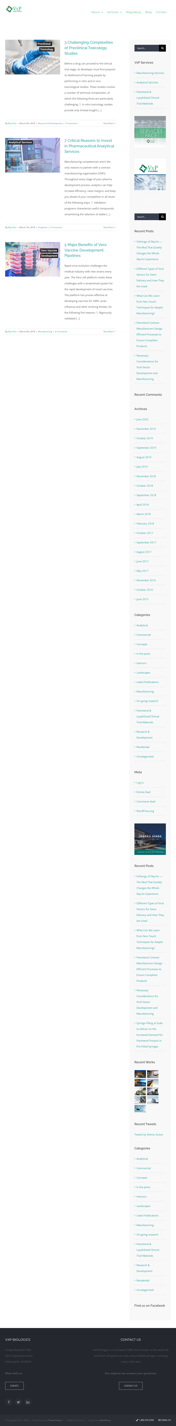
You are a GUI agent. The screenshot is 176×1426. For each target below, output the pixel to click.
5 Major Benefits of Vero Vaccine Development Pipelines (85, 250)
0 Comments (71, 123)
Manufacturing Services (150, 73)
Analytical (42, 227)
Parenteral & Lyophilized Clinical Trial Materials (147, 97)
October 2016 (144, 589)
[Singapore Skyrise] (153, 1074)
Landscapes (143, 672)
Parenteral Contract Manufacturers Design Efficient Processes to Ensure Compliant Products (149, 334)
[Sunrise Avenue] (140, 1074)
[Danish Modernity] (153, 1082)
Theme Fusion (55, 1420)
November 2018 (146, 476)
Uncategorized (144, 756)
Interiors (141, 663)
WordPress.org (145, 811)
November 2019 (146, 428)
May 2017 (142, 570)
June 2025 (142, 419)
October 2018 (144, 485)
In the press (143, 653)
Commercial (143, 634)
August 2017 (143, 552)
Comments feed (145, 801)
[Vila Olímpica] (140, 1109)
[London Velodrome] (140, 1100)
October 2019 (144, 438)
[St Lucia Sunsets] (140, 1082)
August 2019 (143, 457)
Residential (142, 747)
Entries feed (143, 792)
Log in (140, 782)
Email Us (166, 1420)
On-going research (147, 701)
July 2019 (142, 466)
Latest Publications (147, 682)
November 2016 (146, 580)
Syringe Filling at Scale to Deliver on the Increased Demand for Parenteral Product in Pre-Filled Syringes (149, 1034)
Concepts (141, 644)
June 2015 (142, 599)
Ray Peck (12, 123)
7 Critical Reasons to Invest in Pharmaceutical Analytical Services (89, 146)
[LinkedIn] (28, 1402)
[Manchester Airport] (153, 1091)
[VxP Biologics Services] (150, 117)
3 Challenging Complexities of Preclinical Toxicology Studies (88, 48)
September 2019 (146, 447)
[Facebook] (9, 1402)
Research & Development (50, 123)
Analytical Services (147, 82)
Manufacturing (45, 331)
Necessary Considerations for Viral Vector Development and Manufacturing (147, 367)
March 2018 (143, 514)
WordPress (105, 1420)
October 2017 (144, 533)
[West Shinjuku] (140, 1091)
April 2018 (142, 504)
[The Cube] (153, 1100)
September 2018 (146, 495)
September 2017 (146, 542)
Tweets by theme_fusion (148, 1134)
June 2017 (142, 561)
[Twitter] (18, 1402)
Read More (108, 123)
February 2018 (145, 523)
